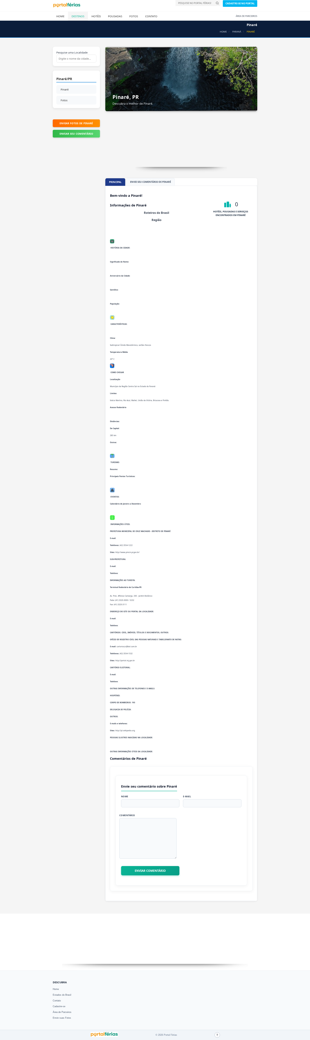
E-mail (187, 796)
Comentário (127, 815)
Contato (151, 16)
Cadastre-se (59, 1006)
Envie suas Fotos (62, 1017)
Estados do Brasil (62, 995)
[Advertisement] (181, 142)
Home (60, 16)
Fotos (133, 16)
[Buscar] (217, 3)
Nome (124, 796)
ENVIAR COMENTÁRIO (150, 871)
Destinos (78, 16)
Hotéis (96, 16)
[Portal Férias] (67, 6)
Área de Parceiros (62, 1012)
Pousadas (115, 16)
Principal (115, 182)
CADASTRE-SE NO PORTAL (240, 3)
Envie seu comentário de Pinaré (150, 181)
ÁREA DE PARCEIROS (246, 16)
